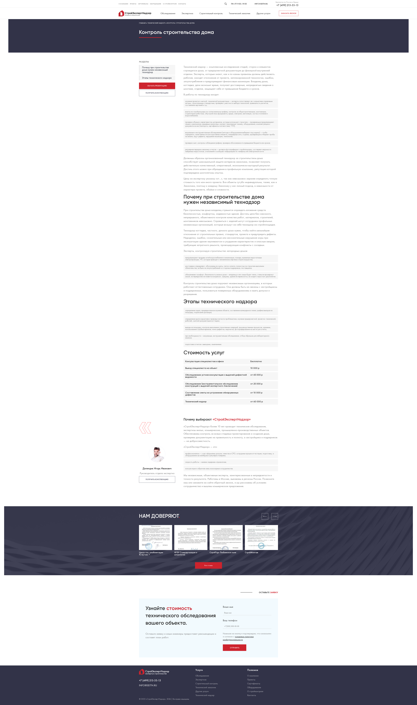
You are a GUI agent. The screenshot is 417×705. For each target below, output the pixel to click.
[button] (265, 516)
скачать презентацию (157, 86)
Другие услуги (263, 13)
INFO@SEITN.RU (261, 3)
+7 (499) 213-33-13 (287, 5)
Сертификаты (143, 4)
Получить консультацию (157, 93)
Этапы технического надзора (157, 77)
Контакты (182, 4)
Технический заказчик (239, 13)
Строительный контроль (211, 13)
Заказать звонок (288, 13)
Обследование (168, 13)
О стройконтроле (170, 4)
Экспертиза (187, 13)
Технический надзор (204, 695)
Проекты (133, 4)
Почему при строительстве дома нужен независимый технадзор (155, 70)
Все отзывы (208, 565)
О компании (123, 4)
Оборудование (155, 4)
